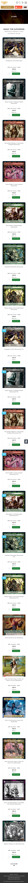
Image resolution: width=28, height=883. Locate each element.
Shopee (19, 7)
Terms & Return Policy (14, 879)
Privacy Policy (14, 874)
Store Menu (7, 7)
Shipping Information (14, 877)
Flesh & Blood (25, 7)
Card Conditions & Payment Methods (14, 876)
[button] (26, 3)
